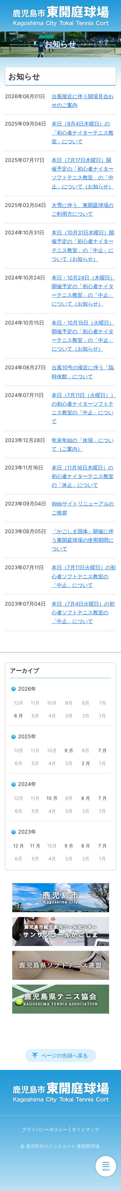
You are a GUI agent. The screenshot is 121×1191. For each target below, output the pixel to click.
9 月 (69, 750)
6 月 (18, 715)
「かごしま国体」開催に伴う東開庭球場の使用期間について (83, 540)
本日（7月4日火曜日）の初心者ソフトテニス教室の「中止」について (83, 612)
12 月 (18, 845)
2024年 (27, 784)
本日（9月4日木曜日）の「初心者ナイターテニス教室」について (83, 132)
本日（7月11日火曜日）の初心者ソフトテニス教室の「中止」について (84, 576)
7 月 (102, 750)
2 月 (86, 763)
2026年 (27, 688)
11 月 (35, 845)
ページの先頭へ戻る (64, 1055)
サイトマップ (85, 1129)
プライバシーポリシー (44, 1129)
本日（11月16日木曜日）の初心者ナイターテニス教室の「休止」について (83, 476)
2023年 (27, 831)
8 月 (85, 798)
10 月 (51, 798)
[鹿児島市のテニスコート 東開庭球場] (61, 15)
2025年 (27, 736)
